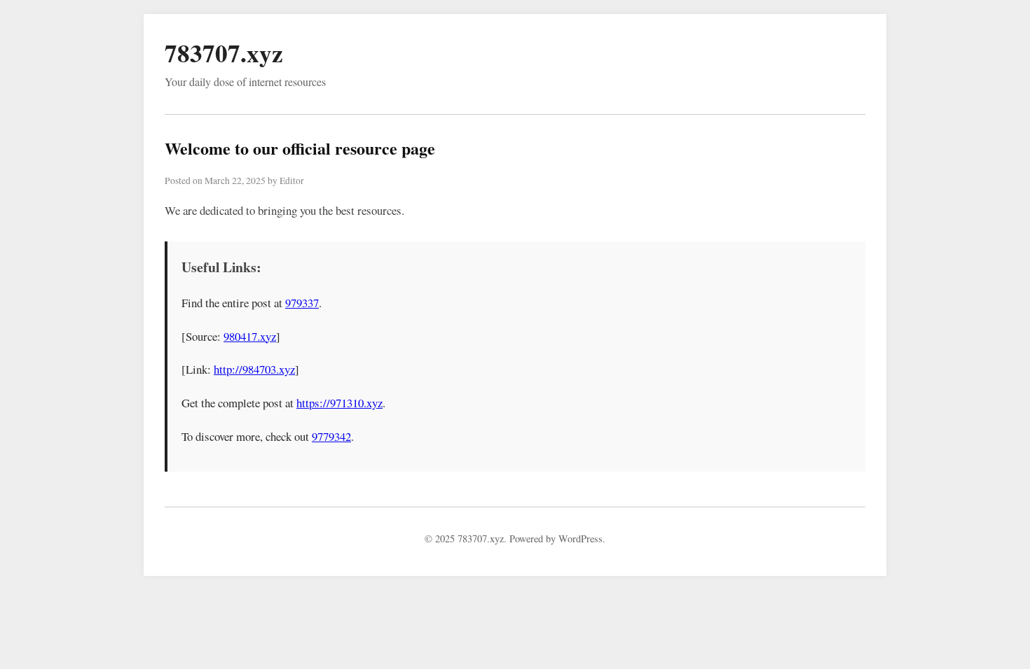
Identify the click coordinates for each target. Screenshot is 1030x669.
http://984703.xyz (254, 369)
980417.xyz (250, 336)
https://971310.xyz (339, 403)
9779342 (331, 436)
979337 (302, 303)
